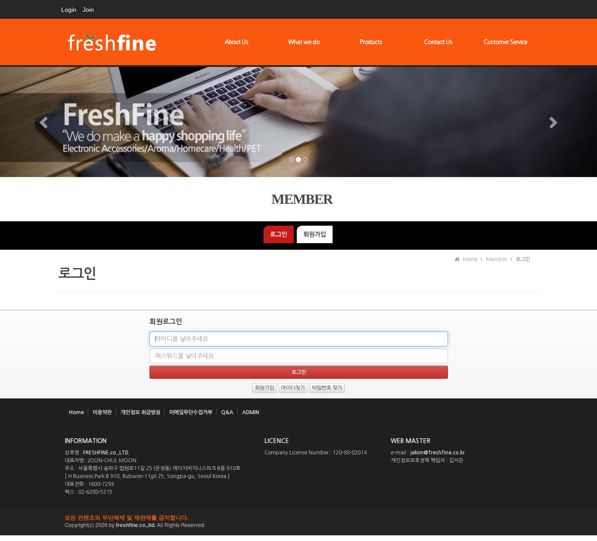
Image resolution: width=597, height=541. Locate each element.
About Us (236, 42)
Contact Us (438, 42)
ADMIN (250, 412)
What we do (303, 42)
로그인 (278, 234)
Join (88, 9)
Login (68, 9)
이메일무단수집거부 (190, 412)
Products (371, 42)
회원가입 (314, 234)
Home (76, 412)
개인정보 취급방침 (140, 412)
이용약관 (102, 412)
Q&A (227, 412)
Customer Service (505, 42)
